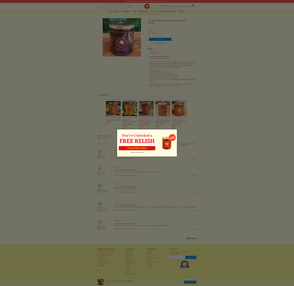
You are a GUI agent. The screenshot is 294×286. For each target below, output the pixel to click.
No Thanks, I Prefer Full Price (137, 152)
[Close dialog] (175, 131)
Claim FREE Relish (137, 148)
